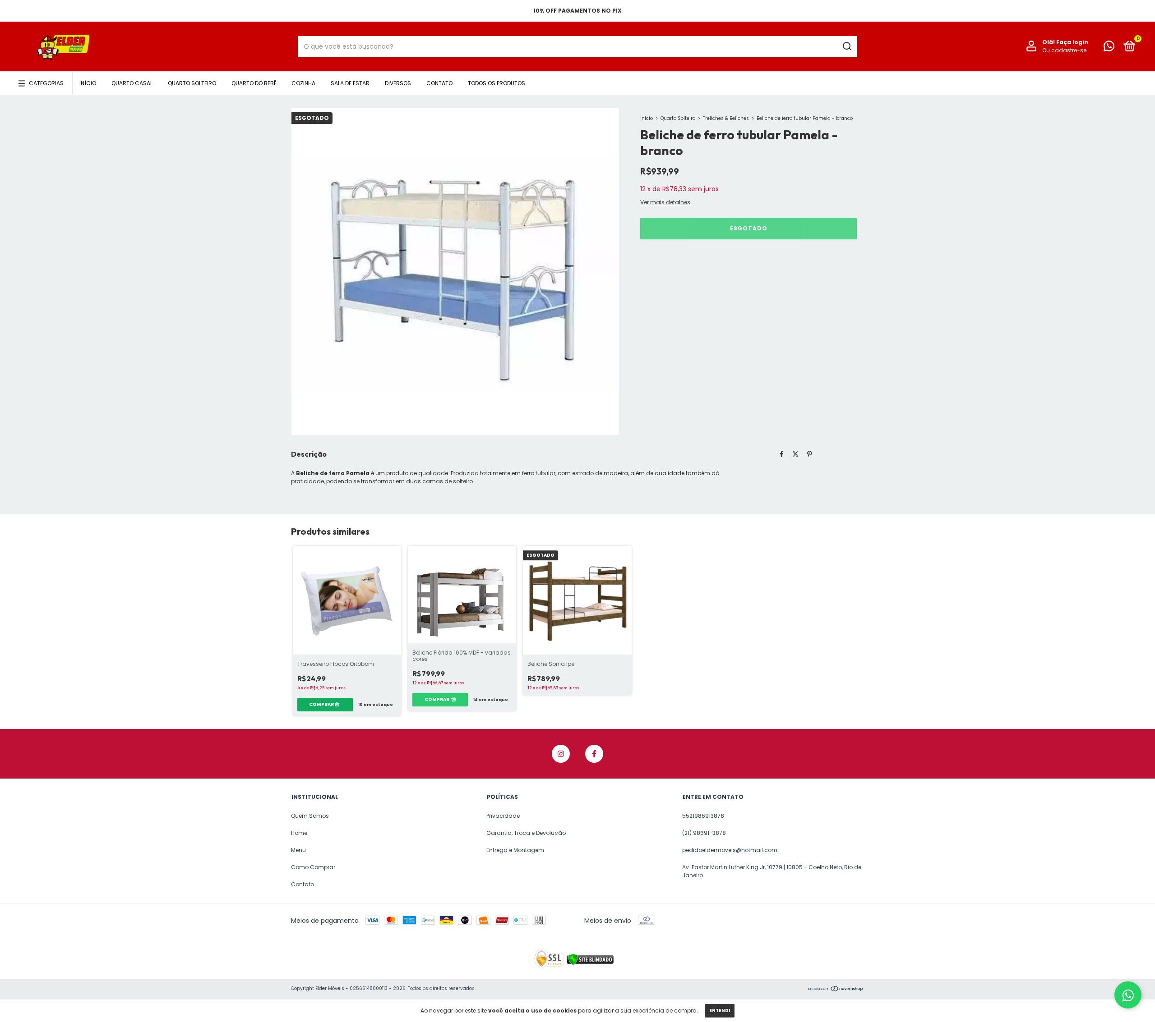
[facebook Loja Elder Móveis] (594, 754)
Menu (298, 850)
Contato (439, 83)
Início (87, 83)
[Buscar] (846, 46)
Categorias (46, 83)
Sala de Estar (350, 83)
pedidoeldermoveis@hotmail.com (729, 850)
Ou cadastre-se (1064, 50)
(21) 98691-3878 (704, 833)
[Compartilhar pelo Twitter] (795, 453)
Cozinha (303, 83)
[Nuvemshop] (836, 989)
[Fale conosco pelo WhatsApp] (1109, 48)
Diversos (398, 83)
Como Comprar (313, 867)
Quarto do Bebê (253, 83)
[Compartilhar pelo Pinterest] (809, 453)
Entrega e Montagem (515, 850)
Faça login (1072, 42)
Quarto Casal (131, 83)
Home (299, 833)
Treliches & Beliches (726, 118)
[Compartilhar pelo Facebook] (782, 453)
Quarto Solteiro (192, 83)
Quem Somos (310, 816)
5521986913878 (703, 816)
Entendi (719, 1010)
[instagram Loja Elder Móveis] (561, 754)
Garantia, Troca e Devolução (526, 833)
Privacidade (503, 816)
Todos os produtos (496, 83)
